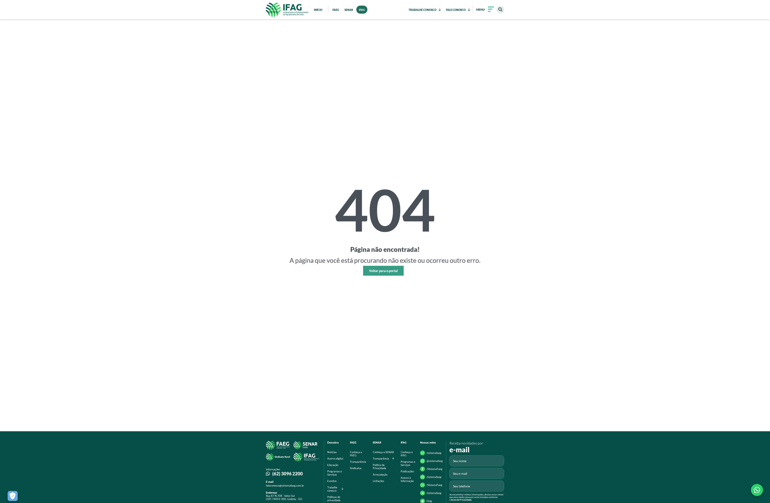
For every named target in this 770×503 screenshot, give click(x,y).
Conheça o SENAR (383, 452)
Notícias (332, 452)
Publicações (407, 471)
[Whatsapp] (757, 490)
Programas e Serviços (334, 473)
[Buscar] (500, 9)
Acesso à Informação (407, 479)
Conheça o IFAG (407, 454)
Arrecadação (380, 474)
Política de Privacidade (379, 466)
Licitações (378, 481)
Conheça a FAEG (356, 454)
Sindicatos (356, 468)
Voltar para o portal (383, 271)
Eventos (332, 481)
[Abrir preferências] (13, 496)
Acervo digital (335, 458)
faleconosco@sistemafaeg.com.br (285, 485)
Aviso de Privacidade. (461, 499)
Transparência (358, 461)
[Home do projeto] (287, 10)
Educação (332, 465)
